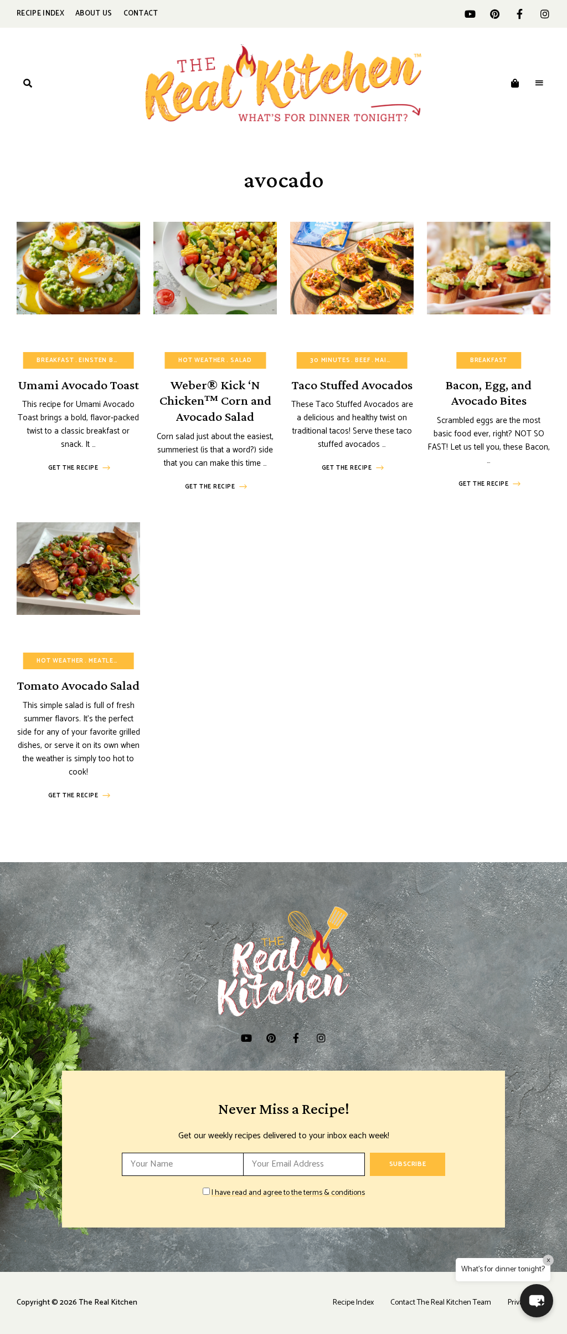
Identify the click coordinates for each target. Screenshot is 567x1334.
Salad (241, 360)
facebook (519, 14)
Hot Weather (201, 360)
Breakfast (55, 360)
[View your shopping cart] (515, 83)
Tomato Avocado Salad (78, 685)
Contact (140, 13)
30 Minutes (330, 360)
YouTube (469, 14)
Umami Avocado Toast (78, 384)
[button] (536, 1300)
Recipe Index (40, 13)
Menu (539, 83)
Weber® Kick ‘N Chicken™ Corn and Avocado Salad (215, 400)
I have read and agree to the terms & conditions (288, 1193)
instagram (544, 14)
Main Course (397, 360)
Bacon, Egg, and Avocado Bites (489, 392)
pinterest (494, 14)
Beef (362, 360)
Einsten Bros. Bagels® (120, 360)
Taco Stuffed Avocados (352, 384)
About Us (93, 13)
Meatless (105, 661)
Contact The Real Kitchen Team (440, 1302)
